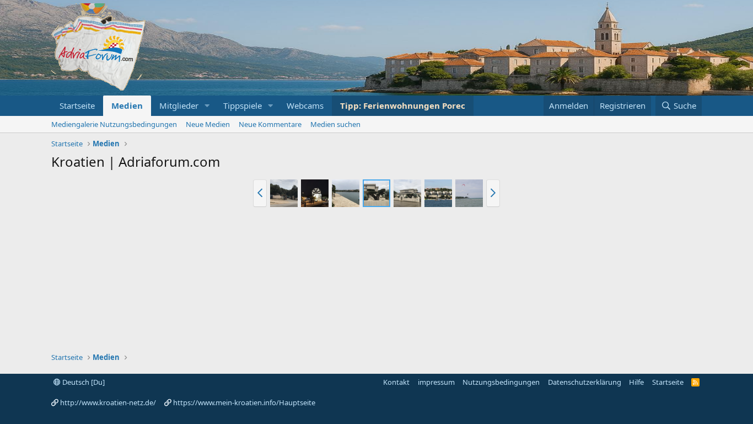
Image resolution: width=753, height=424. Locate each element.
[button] (207, 106)
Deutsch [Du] (83, 382)
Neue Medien (208, 124)
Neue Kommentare (270, 124)
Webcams (305, 105)
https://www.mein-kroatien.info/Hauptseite (244, 402)
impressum (436, 382)
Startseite (77, 105)
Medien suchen (335, 124)
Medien (127, 105)
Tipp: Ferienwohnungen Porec (402, 105)
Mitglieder (178, 105)
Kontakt (396, 382)
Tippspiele (242, 105)
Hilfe (636, 382)
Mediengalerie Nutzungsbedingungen (114, 124)
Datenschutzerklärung (584, 382)
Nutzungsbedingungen (501, 382)
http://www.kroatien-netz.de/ (108, 402)
